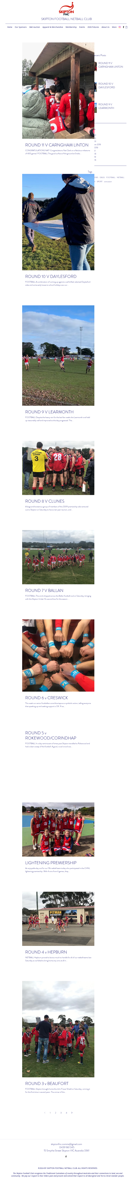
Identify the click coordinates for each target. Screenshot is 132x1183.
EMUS (102, 177)
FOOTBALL (110, 177)
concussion (108, 181)
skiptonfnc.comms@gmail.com (66, 1144)
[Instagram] (119, 27)
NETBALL (120, 177)
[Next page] (71, 1112)
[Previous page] (44, 1112)
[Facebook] (123, 27)
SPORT (99, 181)
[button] (126, 27)
